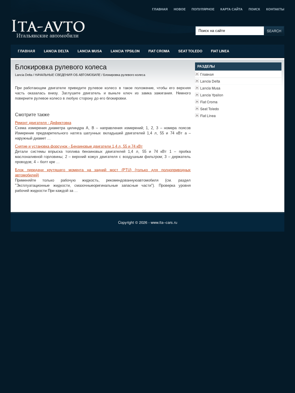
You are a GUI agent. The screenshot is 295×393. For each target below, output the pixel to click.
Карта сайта (231, 9)
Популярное (203, 9)
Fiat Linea (220, 51)
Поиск (254, 9)
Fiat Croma (159, 51)
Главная (160, 9)
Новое (180, 9)
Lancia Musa (89, 51)
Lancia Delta (56, 51)
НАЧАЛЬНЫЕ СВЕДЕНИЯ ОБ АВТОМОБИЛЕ (68, 75)
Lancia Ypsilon (125, 51)
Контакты (275, 9)
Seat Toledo (190, 51)
